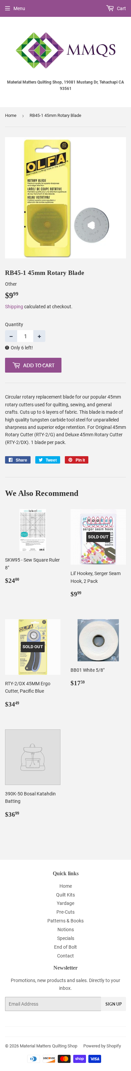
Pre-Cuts (65, 912)
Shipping (14, 306)
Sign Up (113, 1004)
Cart (121, 8)
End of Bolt (65, 947)
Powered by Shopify (102, 1045)
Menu (19, 8)
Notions (65, 929)
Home (10, 115)
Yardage (65, 903)
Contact (65, 955)
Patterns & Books (65, 920)
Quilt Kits (65, 894)
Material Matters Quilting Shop (48, 1045)
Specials (65, 938)
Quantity (14, 324)
